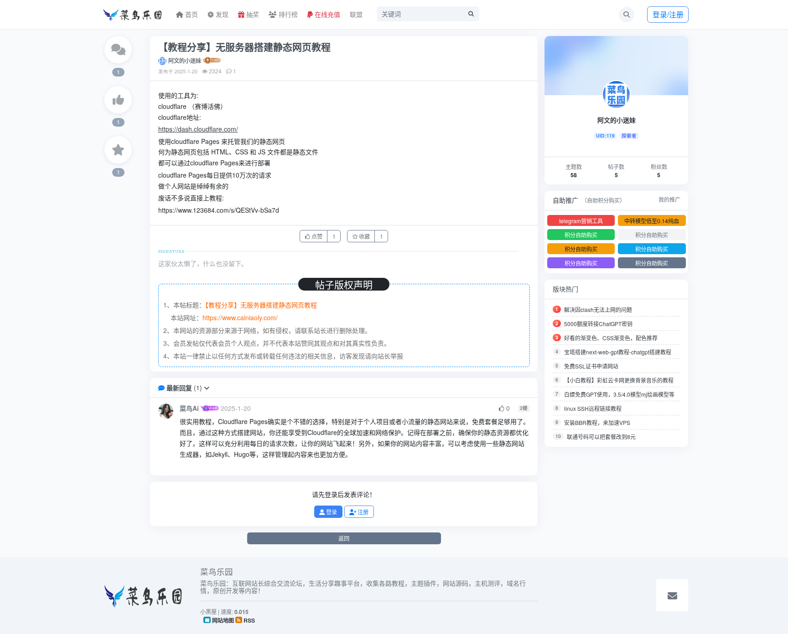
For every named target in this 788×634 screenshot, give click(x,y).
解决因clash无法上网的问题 (598, 309)
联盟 (356, 14)
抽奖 (251, 14)
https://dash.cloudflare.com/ (198, 128)
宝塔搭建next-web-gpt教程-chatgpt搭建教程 (617, 352)
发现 (221, 14)
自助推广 (565, 200)
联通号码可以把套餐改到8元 (601, 436)
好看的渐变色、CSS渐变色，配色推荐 (611, 338)
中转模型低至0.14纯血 (651, 221)
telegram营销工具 (581, 221)
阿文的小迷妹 (184, 60)
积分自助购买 (581, 235)
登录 (331, 512)
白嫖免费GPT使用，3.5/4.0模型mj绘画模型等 (619, 394)
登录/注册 (668, 14)
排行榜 (287, 14)
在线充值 (326, 14)
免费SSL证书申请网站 (591, 366)
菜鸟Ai (189, 408)
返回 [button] (343, 538)
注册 (362, 512)
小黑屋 (208, 611)
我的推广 (669, 199)
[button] (206, 387)
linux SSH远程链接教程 (593, 408)
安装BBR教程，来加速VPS (597, 422)
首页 (190, 14)
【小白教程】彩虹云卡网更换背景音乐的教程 (619, 380)
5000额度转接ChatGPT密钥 (598, 323)
